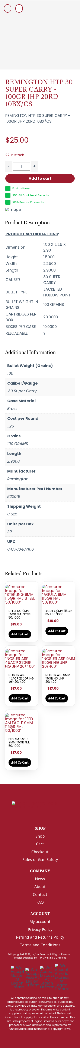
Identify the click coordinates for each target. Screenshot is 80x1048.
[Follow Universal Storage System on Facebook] (29, 816)
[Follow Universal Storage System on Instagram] (48, 816)
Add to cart (40, 178)
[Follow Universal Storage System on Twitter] (38, 816)
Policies (18, 957)
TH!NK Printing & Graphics (52, 957)
